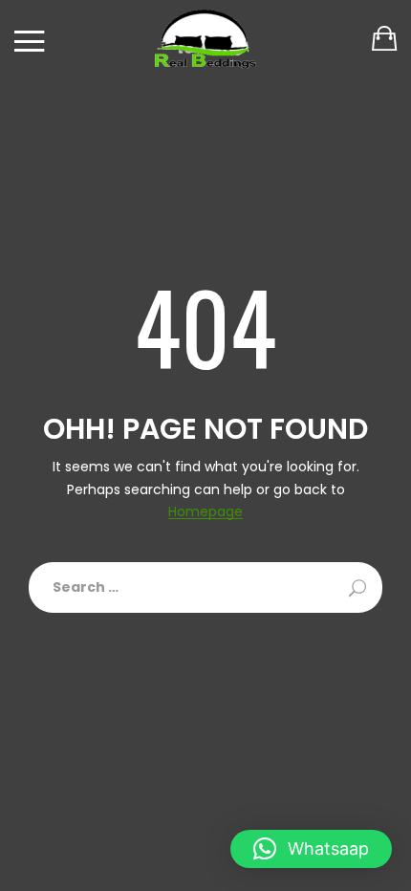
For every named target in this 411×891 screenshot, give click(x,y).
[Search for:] (205, 587)
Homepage (205, 512)
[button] (311, 849)
